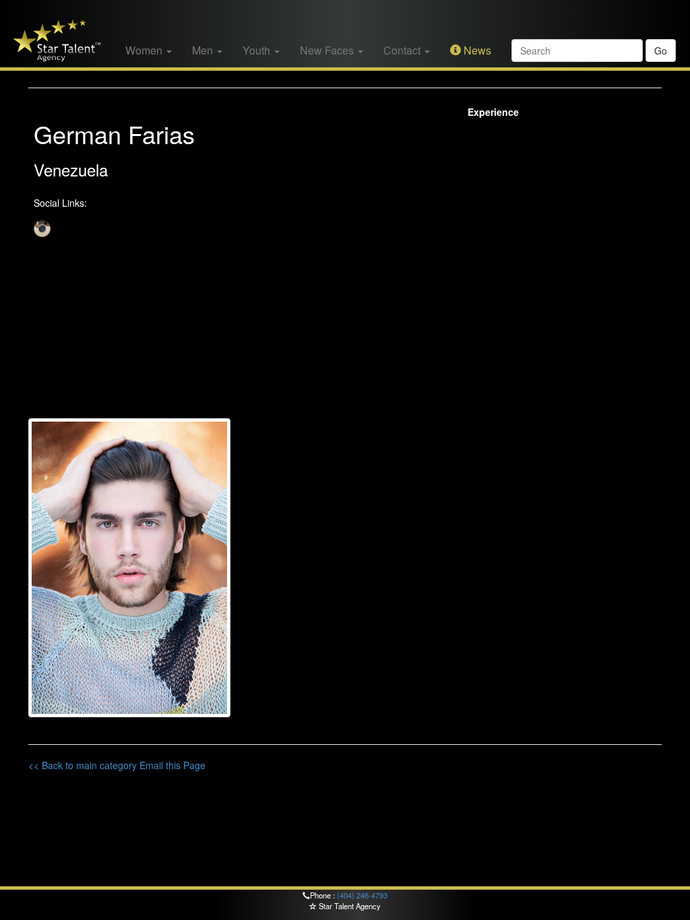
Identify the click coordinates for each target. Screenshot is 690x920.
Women (145, 50)
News (476, 50)
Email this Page (172, 765)
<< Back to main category (82, 765)
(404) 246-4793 (362, 895)
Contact (403, 50)
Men (204, 50)
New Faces (328, 50)
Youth (258, 50)
